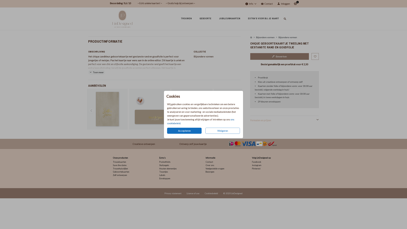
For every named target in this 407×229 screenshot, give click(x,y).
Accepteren (184, 130)
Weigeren (222, 130)
